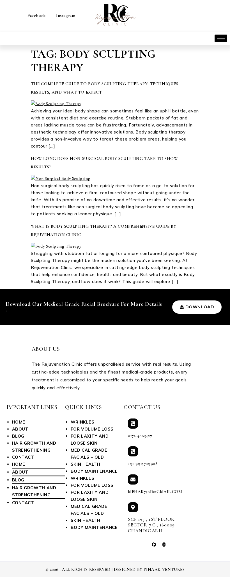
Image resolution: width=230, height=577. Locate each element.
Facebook (36, 15)
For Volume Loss (92, 429)
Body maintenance (94, 471)
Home (18, 422)
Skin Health (85, 464)
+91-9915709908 (143, 463)
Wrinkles (83, 422)
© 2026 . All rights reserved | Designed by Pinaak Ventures (115, 569)
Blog (18, 436)
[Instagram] (164, 544)
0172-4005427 (140, 435)
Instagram (65, 15)
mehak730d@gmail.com (155, 491)
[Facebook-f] (154, 544)
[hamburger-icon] (221, 38)
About (20, 429)
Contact (23, 457)
